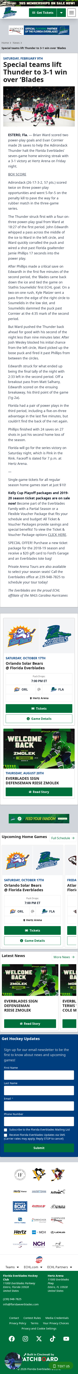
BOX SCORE (17, 174)
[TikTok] (52, 1338)
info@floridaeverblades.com (21, 1304)
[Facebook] (11, 1338)
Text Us (63, 1366)
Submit (39, 1148)
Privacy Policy (17, 1323)
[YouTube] (66, 1338)
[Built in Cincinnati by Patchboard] (39, 1357)
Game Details (41, 719)
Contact (14, 1318)
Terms (34, 1323)
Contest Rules (32, 1318)
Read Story (41, 792)
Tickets (41, 708)
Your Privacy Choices (56, 1323)
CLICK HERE (57, 534)
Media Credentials (57, 1318)
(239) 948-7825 (12, 1299)
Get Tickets (45, 13)
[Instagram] (25, 1338)
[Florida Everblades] (9, 12)
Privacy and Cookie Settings (39, 1328)
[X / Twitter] (39, 1338)
